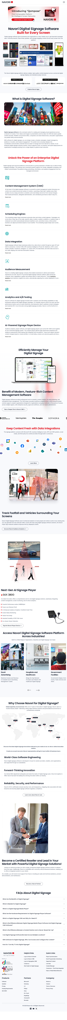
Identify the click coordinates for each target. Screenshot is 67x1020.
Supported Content (50, 961)
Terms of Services (50, 986)
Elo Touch (26, 993)
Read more (8, 197)
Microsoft (26, 981)
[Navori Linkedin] (30, 1008)
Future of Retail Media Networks (54, 970)
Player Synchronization (51, 956)
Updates (4, 984)
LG (24, 986)
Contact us (26, 963)
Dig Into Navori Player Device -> (12, 625)
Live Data (48, 963)
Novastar (26, 1000)
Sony (25, 991)
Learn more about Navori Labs (33, 795)
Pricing (3, 986)
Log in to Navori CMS (29, 959)
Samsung (26, 984)
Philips (25, 988)
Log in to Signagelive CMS (30, 961)
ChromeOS (26, 998)
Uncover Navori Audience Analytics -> (15, 529)
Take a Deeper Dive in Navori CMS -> (14, 409)
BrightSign (26, 995)
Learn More (33, 463)
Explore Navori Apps (33, 89)
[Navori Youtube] (33, 1008)
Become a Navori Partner (33, 883)
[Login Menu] (64, 2)
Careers (48, 984)
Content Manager (50, 966)
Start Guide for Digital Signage (31, 966)
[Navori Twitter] (36, 1008)
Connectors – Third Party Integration (55, 968)
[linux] (55, 83)
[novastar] (59, 83)
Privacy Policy (49, 988)
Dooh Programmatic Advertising (54, 959)
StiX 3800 (4, 991)
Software (4, 981)
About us (48, 981)
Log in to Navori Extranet (30, 956)
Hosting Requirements (7, 988)
